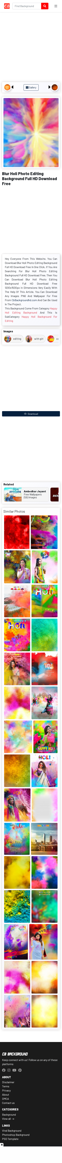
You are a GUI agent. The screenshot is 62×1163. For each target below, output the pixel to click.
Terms (5, 1086)
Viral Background (11, 1130)
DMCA (5, 1098)
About (5, 1094)
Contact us (8, 1102)
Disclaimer (8, 1082)
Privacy (6, 1090)
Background (9, 1114)
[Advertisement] (31, 48)
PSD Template (10, 1138)
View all (6, 1118)
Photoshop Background (15, 1134)
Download (32, 413)
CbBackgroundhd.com (24, 300)
